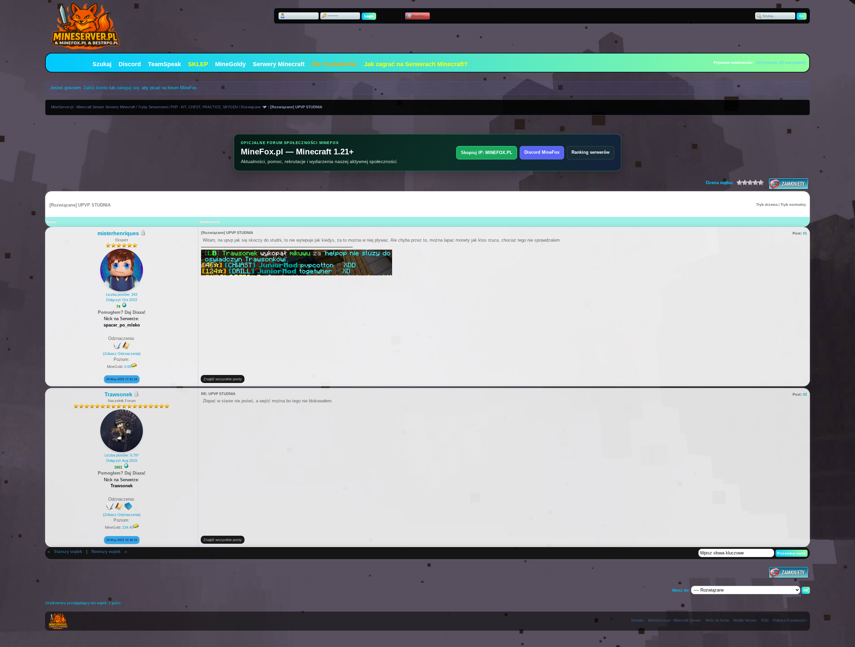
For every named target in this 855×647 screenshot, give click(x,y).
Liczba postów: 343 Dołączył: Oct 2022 (121, 296)
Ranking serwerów (590, 152)
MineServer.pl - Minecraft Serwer (674, 620)
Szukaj (102, 64)
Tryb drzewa (767, 205)
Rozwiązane (251, 107)
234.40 (127, 527)
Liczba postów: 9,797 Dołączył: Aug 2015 (122, 457)
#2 (805, 394)
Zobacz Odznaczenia (121, 354)
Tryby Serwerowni (153, 107)
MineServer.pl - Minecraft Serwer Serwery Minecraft (93, 107)
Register (418, 16)
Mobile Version (745, 620)
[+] (124, 305)
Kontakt (637, 620)
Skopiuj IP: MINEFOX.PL (486, 152)
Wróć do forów (717, 620)
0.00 (127, 367)
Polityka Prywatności (790, 620)
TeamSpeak (164, 64)
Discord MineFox (541, 152)
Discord (130, 64)
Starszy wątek (68, 551)
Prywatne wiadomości (733, 62)
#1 (805, 233)
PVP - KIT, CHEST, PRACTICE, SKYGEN (204, 107)
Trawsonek (118, 394)
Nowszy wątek (106, 551)
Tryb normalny (793, 205)
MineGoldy (230, 64)
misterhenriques (118, 233)
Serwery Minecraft (279, 64)
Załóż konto (95, 87)
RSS (764, 620)
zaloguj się (127, 87)
